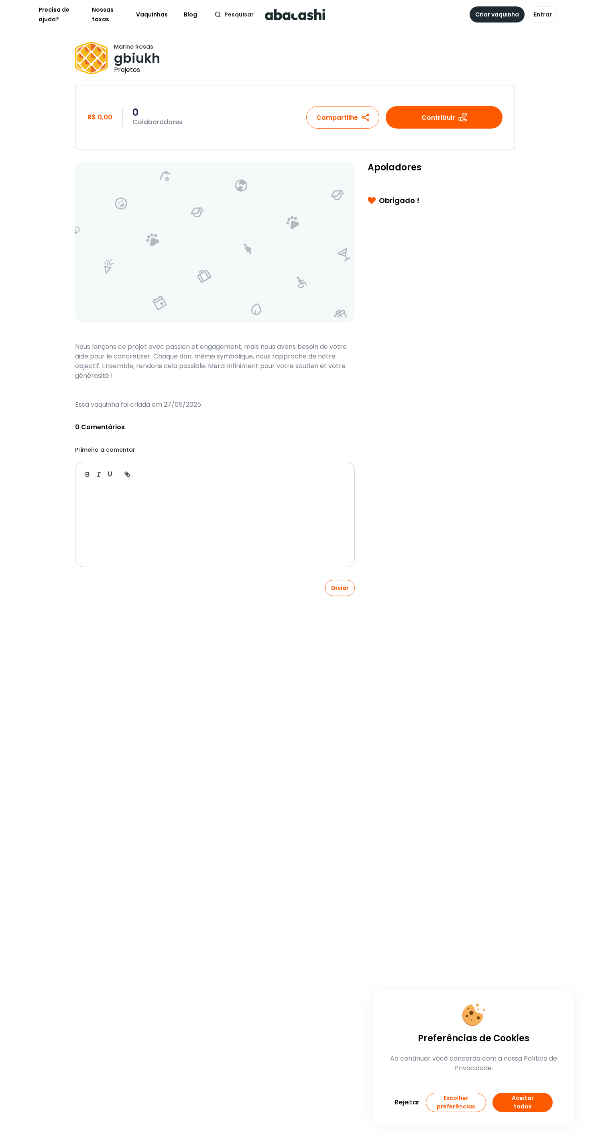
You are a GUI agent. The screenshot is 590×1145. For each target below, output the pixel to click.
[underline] (110, 474)
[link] (127, 474)
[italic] (98, 474)
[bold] (87, 474)
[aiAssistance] (340, 474)
